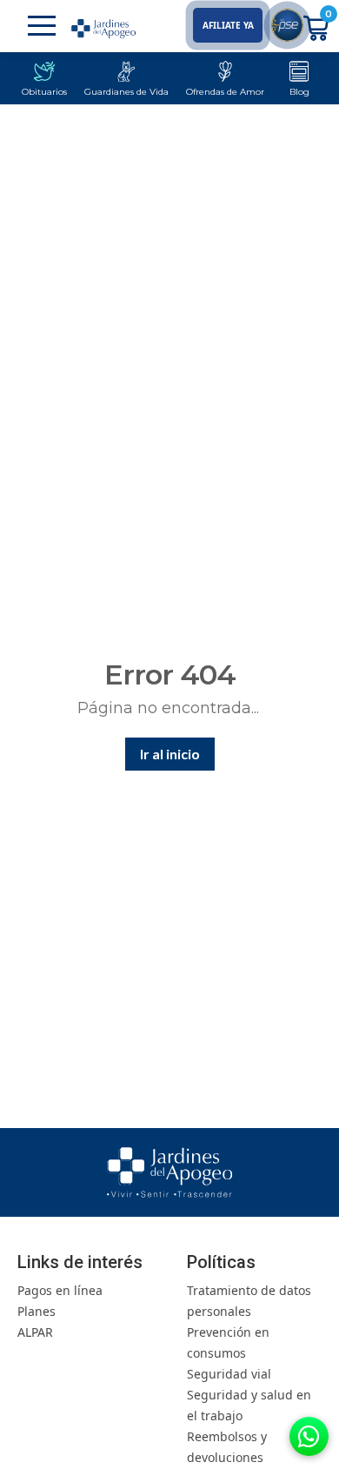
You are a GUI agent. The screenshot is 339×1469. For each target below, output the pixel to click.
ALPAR (35, 1332)
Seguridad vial (229, 1374)
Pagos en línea (60, 1290)
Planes (36, 1311)
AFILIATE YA (228, 25)
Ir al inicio (170, 753)
